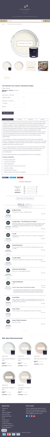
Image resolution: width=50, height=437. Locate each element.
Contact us (5, 408)
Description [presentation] (7, 119)
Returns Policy (6, 414)
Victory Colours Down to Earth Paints (13, 432)
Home (3, 24)
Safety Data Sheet (6, 416)
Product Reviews (25, 182)
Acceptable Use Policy (8, 425)
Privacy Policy (5, 420)
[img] (8, 215)
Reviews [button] (20, 204)
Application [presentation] (30, 119)
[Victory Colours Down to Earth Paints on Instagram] (34, 416)
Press (3, 418)
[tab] (7, 119)
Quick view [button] (5, 356)
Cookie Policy (5, 421)
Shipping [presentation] (42, 119)
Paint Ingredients (6, 427)
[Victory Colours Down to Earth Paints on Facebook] (29, 416)
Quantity (4, 106)
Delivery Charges (6, 412)
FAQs (3, 410)
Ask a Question (29, 198)
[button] (31, 187)
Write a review (20, 198)
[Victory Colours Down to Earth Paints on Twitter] (26, 416)
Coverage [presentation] (19, 119)
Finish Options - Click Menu (8, 95)
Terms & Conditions (7, 423)
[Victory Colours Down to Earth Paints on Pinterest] (31, 416)
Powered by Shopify (26, 432)
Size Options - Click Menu (8, 100)
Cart (48, 20)
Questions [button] (27, 204)
